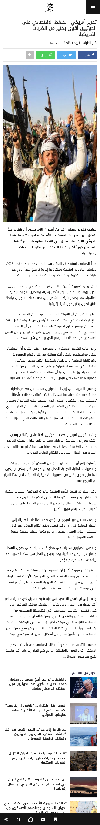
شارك (87, 55)
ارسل (44, 55)
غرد (65, 55)
